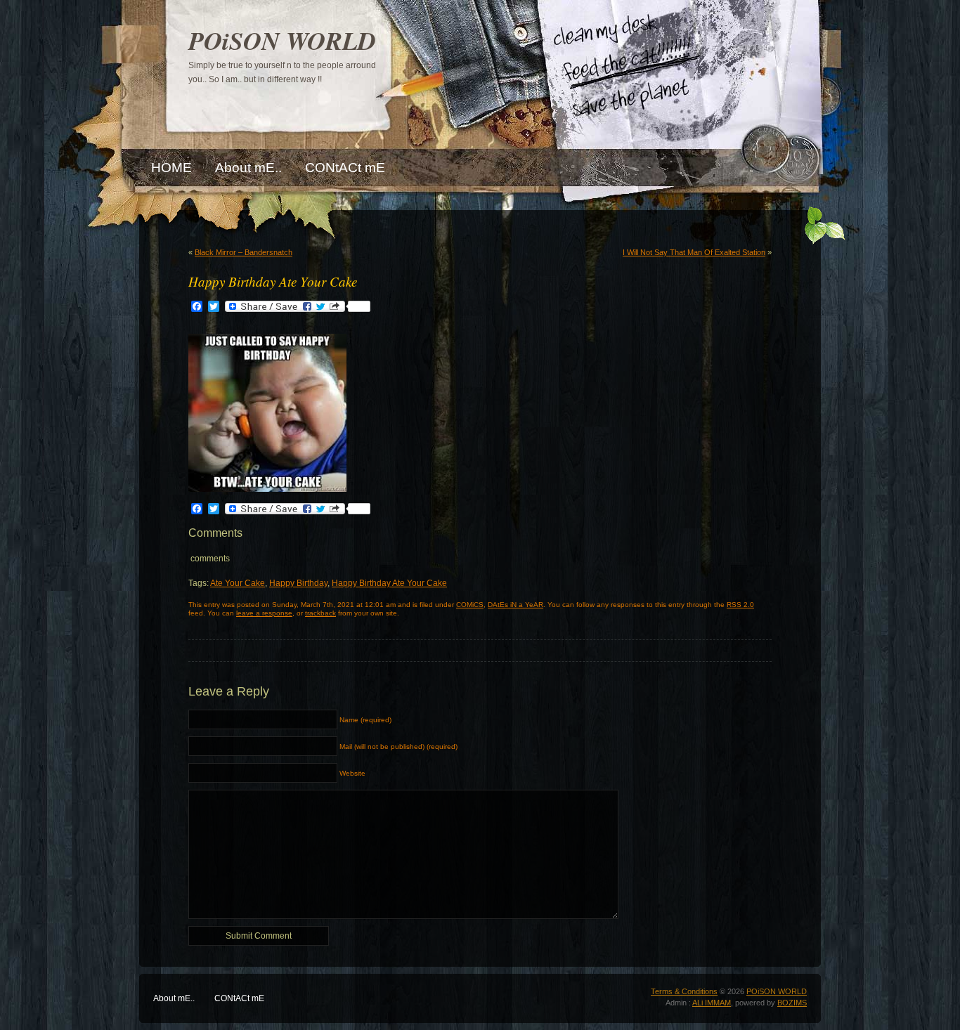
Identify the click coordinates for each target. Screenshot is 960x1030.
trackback (320, 613)
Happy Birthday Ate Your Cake (389, 583)
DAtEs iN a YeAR (515, 604)
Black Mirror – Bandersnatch (243, 252)
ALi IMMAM (711, 1002)
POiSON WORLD (282, 40)
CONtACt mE (239, 998)
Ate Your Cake (237, 583)
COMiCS (470, 604)
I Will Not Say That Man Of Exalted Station (694, 252)
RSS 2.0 (740, 604)
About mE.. (174, 998)
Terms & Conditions (684, 991)
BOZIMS (792, 1002)
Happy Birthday (298, 583)
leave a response (264, 613)
